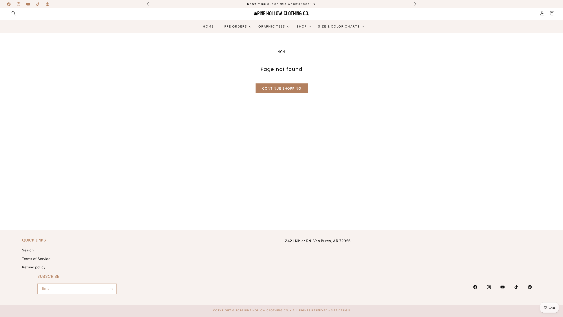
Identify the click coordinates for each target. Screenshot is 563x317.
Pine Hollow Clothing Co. (266, 310)
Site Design (340, 310)
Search (28, 250)
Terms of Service (36, 259)
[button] (13, 13)
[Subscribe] (111, 289)
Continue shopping (281, 88)
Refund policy (34, 267)
